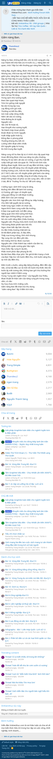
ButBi (9, 393)
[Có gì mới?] (44, 3)
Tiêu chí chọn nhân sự (15, 533)
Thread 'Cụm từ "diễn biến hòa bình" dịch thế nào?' (27, 674)
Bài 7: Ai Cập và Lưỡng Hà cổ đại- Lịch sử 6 (24, 484)
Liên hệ (4, 746)
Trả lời (49, 293)
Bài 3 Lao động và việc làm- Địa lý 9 (21, 621)
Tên (2, 321)
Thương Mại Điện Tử (13, 438)
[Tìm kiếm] (49, 3)
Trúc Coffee (23, 26)
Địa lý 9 (8, 469)
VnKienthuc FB (25, 23)
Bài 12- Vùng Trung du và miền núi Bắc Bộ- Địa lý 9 (28, 578)
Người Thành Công (12, 538)
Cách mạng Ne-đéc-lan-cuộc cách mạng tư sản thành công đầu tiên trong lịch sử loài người (28, 543)
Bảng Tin (8, 449)
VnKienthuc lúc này (11, 705)
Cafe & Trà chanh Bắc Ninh (23, 28)
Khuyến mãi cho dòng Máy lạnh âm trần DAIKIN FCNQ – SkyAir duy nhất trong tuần (26, 442)
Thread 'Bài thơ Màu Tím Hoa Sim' (20, 682)
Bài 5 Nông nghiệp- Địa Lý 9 (17, 612)
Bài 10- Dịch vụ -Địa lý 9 (15, 586)
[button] (4, 304)
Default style (8, 742)
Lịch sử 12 (9, 634)
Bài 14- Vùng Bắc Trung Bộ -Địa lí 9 (20, 464)
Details (22, 757)
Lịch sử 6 (8, 489)
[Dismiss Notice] (49, 9)
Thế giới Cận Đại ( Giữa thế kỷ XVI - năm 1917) (22, 550)
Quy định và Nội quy (17, 746)
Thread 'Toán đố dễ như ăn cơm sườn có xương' (26, 665)
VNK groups (38, 23)
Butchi (10, 353)
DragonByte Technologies (10, 757)
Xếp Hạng (6, 348)
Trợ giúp (42, 746)
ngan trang (12, 382)
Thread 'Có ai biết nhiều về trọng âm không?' (25, 656)
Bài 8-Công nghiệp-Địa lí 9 (16, 595)
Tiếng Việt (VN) (23, 742)
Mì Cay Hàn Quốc (37, 26)
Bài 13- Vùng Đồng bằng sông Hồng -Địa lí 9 (25, 569)
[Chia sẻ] (47, 55)
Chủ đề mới (7, 495)
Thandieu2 (7, 41)
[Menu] (4, 3)
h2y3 (9, 404)
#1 (51, 55)
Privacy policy (32, 746)
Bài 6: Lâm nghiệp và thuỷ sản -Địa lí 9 (22, 603)
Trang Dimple (13, 365)
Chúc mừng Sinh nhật (13, 460)
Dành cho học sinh (10, 556)
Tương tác (6, 426)
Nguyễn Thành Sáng (17, 399)
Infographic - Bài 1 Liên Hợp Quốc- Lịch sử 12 (25, 629)
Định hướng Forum (36, 12)
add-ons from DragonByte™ (30, 755)
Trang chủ (5, 748)
